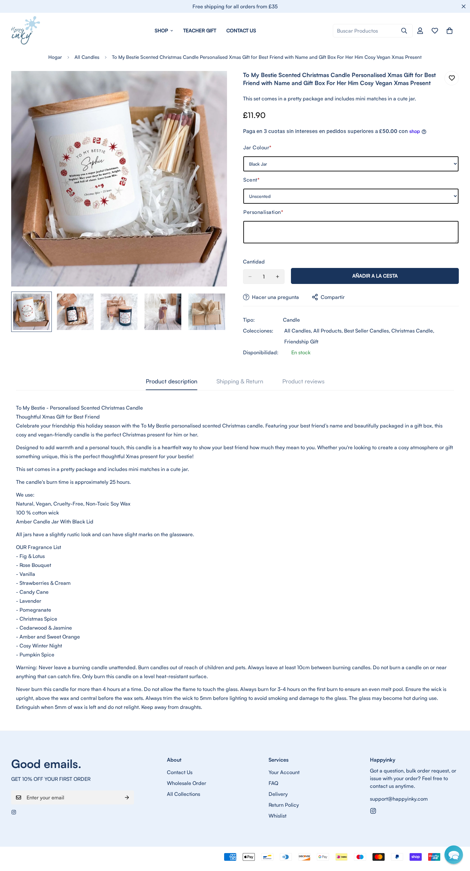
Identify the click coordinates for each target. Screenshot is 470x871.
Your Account (284, 772)
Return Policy (284, 805)
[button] (453, 854)
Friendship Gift (301, 341)
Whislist (277, 815)
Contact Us (241, 30)
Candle (291, 320)
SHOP (161, 30)
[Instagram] (13, 812)
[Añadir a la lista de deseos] (451, 78)
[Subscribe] (127, 797)
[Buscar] (404, 31)
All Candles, (298, 330)
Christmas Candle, (412, 330)
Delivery (278, 794)
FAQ (273, 783)
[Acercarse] (213, 84)
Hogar (55, 57)
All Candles (86, 57)
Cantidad (254, 261)
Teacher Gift (199, 30)
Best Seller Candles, (367, 330)
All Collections (183, 794)
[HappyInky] (25, 31)
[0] (449, 30)
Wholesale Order (186, 783)
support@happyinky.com (399, 799)
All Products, (328, 330)
